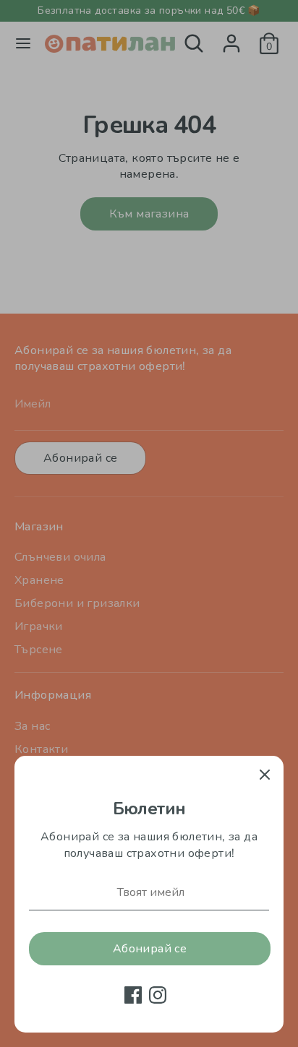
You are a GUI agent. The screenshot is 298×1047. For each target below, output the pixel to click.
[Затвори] (265, 774)
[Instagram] (157, 995)
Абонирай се (150, 949)
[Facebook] (133, 995)
